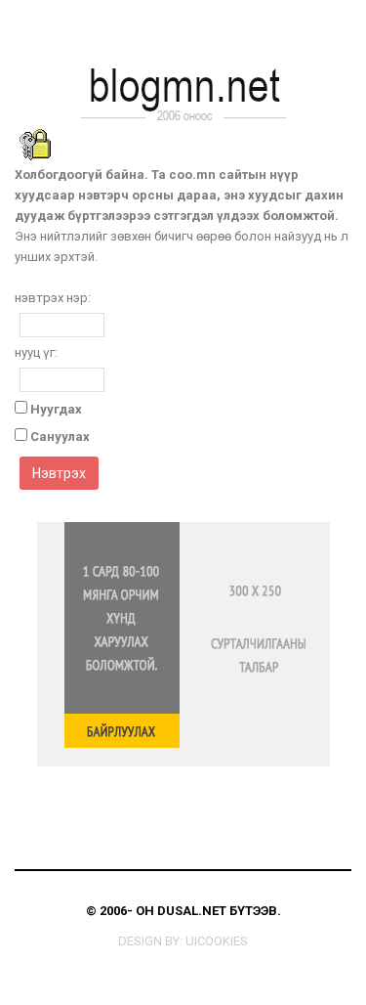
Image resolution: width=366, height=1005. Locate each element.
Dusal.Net (191, 910)
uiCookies (216, 941)
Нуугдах (56, 409)
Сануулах (60, 436)
